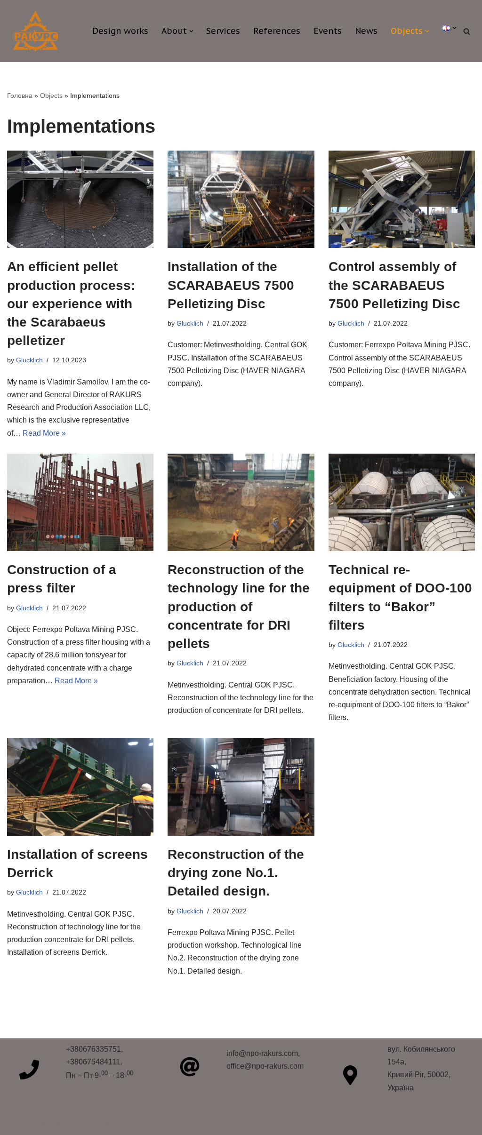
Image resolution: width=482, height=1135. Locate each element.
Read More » (44, 433)
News (366, 30)
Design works (120, 30)
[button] (191, 31)
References (276, 30)
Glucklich (29, 360)
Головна (19, 95)
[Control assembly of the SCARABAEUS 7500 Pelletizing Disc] (402, 199)
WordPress (91, 1123)
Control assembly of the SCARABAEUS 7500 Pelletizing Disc (394, 285)
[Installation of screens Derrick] (80, 787)
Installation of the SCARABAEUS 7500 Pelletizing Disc (231, 285)
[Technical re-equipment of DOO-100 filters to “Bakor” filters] (402, 503)
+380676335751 (93, 1049)
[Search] (466, 31)
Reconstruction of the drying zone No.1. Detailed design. (236, 872)
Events (327, 30)
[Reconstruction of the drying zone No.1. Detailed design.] (241, 787)
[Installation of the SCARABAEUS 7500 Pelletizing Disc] (241, 199)
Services (223, 30)
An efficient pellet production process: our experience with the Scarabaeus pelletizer (71, 303)
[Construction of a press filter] (80, 503)
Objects (51, 95)
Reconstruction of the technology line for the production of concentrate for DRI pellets (239, 606)
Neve (16, 1123)
